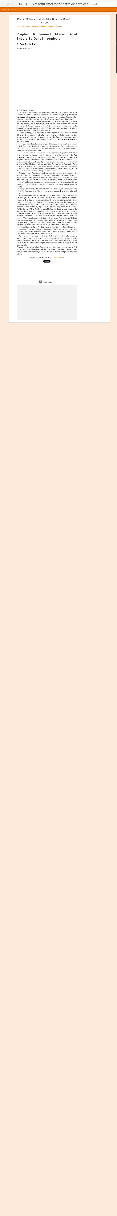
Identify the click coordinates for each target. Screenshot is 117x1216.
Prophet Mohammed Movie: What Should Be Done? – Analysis (44, 20)
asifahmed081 (59, 257)
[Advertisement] (89, 54)
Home (14, 9)
